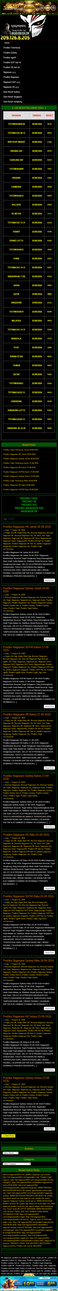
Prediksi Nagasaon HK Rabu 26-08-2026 (19, 485)
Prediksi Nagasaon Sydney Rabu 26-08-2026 (28, 960)
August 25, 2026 (18, 530)
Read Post (49, 580)
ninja (7, 530)
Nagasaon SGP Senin (24, 664)
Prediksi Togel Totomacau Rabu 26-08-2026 (20, 481)
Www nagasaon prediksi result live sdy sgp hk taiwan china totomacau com (29, 1206)
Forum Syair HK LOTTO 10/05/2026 (21, 1209)
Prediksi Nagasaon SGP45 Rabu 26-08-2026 (20, 490)
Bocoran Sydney (46, 597)
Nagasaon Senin (9, 541)
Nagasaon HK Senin (32, 538)
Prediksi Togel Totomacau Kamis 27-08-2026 (20, 463)
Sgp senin (42, 672)
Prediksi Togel (36, 546)
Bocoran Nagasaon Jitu (24, 535)
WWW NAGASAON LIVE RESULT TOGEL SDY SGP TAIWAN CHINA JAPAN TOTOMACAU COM (27, 1211)
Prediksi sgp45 (9, 57)
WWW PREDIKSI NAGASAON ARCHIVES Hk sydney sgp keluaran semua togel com (27, 1190)
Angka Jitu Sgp (11, 656)
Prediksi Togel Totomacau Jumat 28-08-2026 (20, 450)
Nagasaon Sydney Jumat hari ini (23, 1201)
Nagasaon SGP (9, 82)
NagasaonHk (22, 541)
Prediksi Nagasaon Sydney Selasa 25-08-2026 (26, 1079)
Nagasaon (7, 72)
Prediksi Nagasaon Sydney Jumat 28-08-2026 (21, 459)
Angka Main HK (23, 533)
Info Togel (46, 535)
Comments (9, 549)
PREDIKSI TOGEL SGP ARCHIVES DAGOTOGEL (30, 1243)
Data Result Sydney (11, 92)
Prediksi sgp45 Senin (17, 672)
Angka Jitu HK (10, 533)
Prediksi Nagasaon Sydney (41, 603)
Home (6, 43)
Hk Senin (37, 535)
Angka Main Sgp (24, 656)
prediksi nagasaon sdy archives (38, 1175)
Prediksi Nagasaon (11, 77)
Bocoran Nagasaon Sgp (31, 659)
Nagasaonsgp (39, 664)
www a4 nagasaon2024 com (14, 1175)
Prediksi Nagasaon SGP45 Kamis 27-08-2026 (21, 472)
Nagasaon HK (9, 87)
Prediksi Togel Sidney (29, 608)
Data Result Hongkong (12, 101)
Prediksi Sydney (10, 52)
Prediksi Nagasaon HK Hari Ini (24, 544)
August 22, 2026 (18, 1020)
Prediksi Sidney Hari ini (12, 605)
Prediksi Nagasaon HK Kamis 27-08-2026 (19, 467)
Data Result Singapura (12, 96)
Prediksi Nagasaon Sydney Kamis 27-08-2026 (21, 476)
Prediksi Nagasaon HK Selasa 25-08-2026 (27, 1016)
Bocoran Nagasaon (38, 533)
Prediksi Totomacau (11, 47)
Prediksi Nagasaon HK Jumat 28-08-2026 (19, 454)
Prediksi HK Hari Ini (11, 67)
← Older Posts (8, 1136)
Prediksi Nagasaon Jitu (21, 546)
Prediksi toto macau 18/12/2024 (29, 1246)
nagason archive (9, 1246)
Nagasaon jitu (46, 538)
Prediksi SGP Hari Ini (12, 62)
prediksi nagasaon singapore (17, 670)
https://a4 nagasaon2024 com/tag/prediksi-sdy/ (21, 1177)
